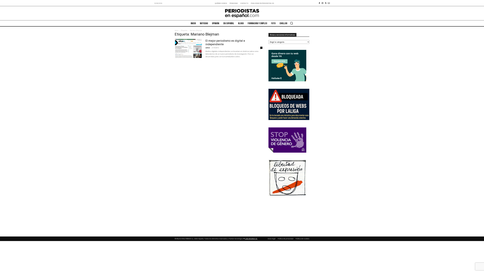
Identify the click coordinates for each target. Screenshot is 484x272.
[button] (292, 23)
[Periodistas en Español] (242, 13)
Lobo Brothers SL (251, 239)
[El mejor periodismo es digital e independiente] (188, 48)
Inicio (176, 30)
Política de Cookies (302, 239)
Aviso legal (271, 239)
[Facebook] (319, 3)
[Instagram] (322, 3)
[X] (326, 3)
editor (207, 48)
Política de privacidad (285, 239)
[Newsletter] (329, 3)
